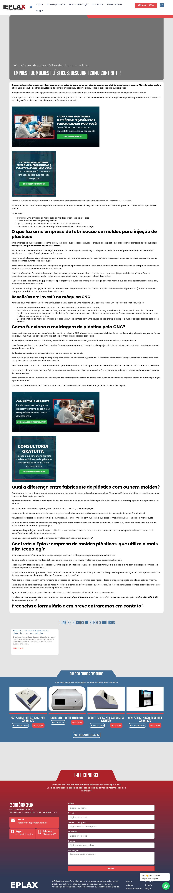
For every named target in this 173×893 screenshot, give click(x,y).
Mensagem (73, 850)
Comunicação (21, 725)
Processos (97, 4)
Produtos (149, 881)
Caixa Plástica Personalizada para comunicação (145, 719)
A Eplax (39, 4)
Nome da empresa (77, 822)
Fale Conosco (114, 4)
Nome (71, 804)
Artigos (39, 10)
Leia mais (18, 648)
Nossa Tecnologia (78, 4)
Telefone (72, 832)
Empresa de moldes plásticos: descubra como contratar (30, 632)
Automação (98, 725)
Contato (148, 885)
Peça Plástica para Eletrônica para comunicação (28, 719)
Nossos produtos (56, 4)
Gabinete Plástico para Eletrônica (67, 717)
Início (17, 65)
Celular (71, 841)
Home (129, 881)
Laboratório (59, 722)
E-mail (71, 813)
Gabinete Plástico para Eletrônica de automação (106, 719)
